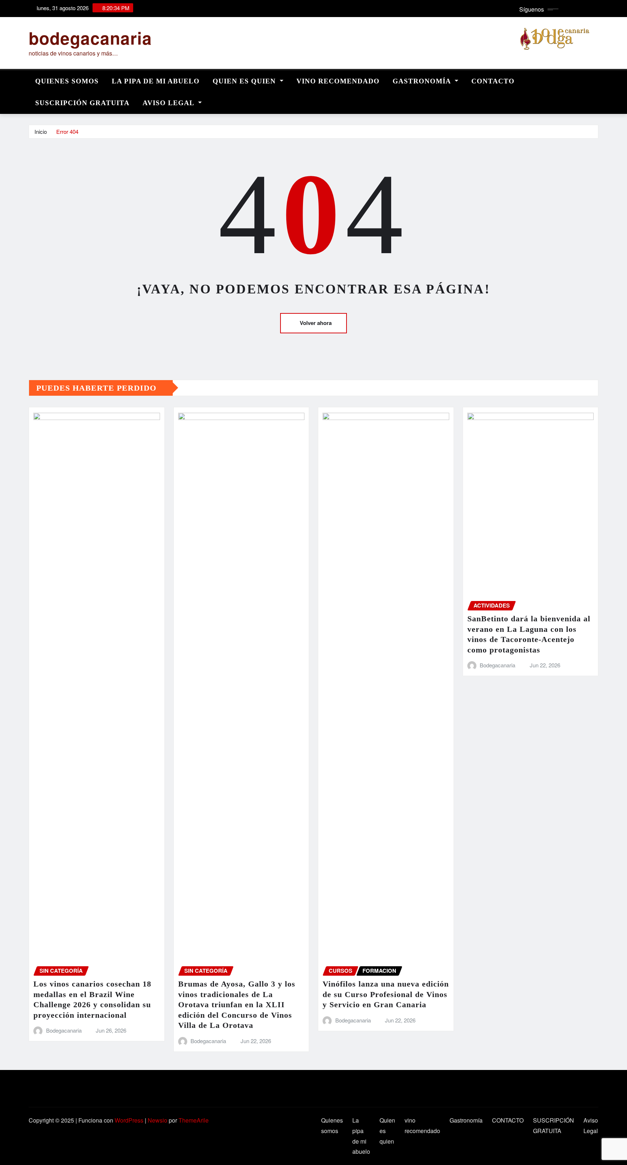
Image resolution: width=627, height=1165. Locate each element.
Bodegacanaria (64, 1030)
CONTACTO (493, 81)
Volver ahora (316, 323)
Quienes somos (67, 81)
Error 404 (67, 131)
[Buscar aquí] (596, 79)
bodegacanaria (90, 38)
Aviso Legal (169, 103)
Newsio (157, 1120)
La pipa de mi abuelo (156, 81)
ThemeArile (194, 1120)
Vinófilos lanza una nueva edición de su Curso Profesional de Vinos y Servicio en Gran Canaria (386, 994)
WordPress (129, 1120)
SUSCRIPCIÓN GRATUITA (82, 103)
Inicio (40, 131)
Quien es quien (245, 81)
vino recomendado (338, 81)
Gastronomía (423, 81)
